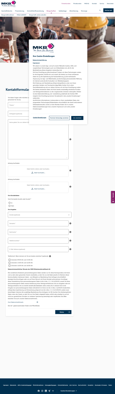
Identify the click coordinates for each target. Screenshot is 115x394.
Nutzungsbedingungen (50, 385)
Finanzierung (19, 11)
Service (102, 3)
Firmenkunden (66, 3)
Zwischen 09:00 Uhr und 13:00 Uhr (22, 260)
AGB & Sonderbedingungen (25, 385)
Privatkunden (77, 3)
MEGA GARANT (21, 15)
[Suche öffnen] (100, 10)
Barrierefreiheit (82, 385)
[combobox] (39, 215)
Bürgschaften (51, 11)
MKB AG (86, 3)
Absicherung (73, 11)
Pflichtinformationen (38, 385)
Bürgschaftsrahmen (7, 15)
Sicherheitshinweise (63, 385)
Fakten (110, 385)
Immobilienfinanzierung (35, 11)
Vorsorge (84, 11)
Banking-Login (109, 11)
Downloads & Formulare (101, 385)
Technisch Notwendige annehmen (59, 118)
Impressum (6, 385)
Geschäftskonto (6, 11)
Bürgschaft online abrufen (37, 15)
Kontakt (94, 3)
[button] (70, 140)
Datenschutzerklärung (40, 60)
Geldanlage (63, 11)
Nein (12, 206)
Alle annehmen (77, 118)
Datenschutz (13, 385)
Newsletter (110, 3)
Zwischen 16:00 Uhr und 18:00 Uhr (22, 265)
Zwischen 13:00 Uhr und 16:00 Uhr (22, 263)
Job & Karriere (73, 385)
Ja (11, 203)
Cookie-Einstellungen (39, 117)
